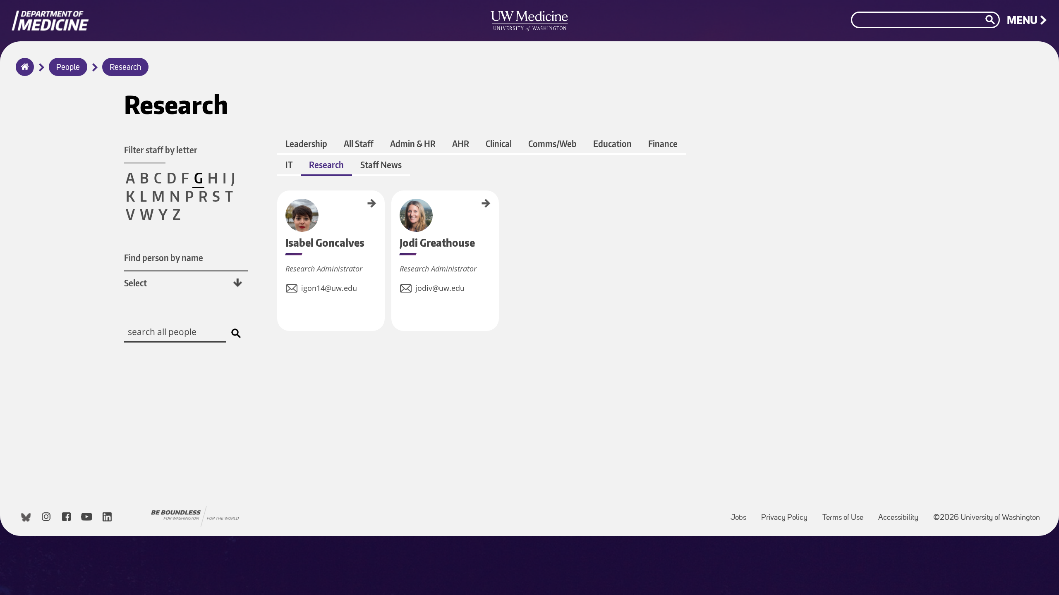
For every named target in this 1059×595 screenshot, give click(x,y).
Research (125, 68)
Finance (663, 143)
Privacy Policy (787, 514)
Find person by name (163, 257)
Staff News (381, 164)
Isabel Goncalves (280, 207)
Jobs (742, 514)
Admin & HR (413, 143)
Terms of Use (846, 514)
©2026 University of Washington (986, 518)
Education (612, 143)
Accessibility (901, 514)
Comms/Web (552, 143)
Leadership (306, 143)
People (68, 68)
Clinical (499, 143)
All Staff (359, 143)
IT (288, 164)
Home (23, 72)
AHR (460, 143)
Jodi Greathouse (394, 206)
